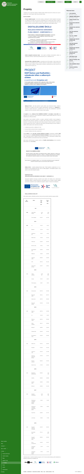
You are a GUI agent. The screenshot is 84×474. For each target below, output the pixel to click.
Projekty (5, 462)
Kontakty (2, 471)
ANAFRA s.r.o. (80, 471)
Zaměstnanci (5, 469)
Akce (2, 443)
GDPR (4, 467)
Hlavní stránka (4, 441)
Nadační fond (5, 460)
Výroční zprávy (5, 455)
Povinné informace (6, 453)
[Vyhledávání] (80, 2)
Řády (4, 458)
